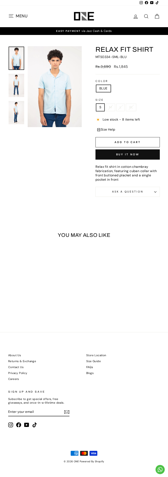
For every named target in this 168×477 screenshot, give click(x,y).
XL (131, 107)
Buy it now (127, 154)
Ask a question (127, 191)
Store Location (96, 355)
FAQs (89, 367)
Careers (13, 379)
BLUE (103, 88)
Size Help (108, 129)
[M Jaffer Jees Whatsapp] (160, 469)
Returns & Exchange (22, 361)
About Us (14, 355)
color (101, 81)
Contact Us (16, 367)
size (99, 100)
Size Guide (93, 361)
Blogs (90, 373)
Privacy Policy (17, 373)
